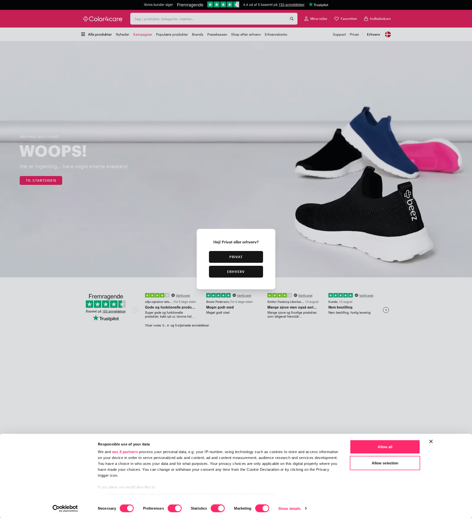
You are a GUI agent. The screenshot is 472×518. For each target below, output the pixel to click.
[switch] (175, 509)
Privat (236, 257)
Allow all (385, 447)
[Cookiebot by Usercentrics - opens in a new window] (65, 508)
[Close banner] (431, 441)
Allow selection (385, 463)
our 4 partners (125, 452)
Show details (289, 508)
